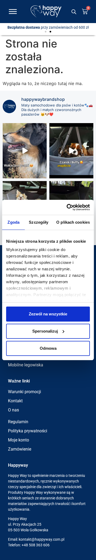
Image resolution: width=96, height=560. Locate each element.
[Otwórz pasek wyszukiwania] (74, 11)
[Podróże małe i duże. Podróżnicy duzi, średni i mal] (71, 150)
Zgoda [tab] (13, 222)
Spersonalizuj (45, 331)
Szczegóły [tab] (38, 222)
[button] (45, 31)
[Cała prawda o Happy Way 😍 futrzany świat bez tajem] (25, 150)
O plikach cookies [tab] (73, 222)
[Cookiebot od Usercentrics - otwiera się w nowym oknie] (68, 207)
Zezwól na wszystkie (48, 314)
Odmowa (48, 348)
